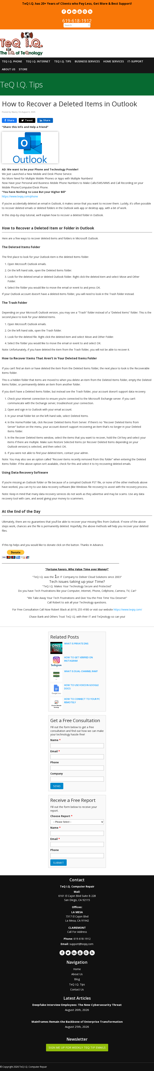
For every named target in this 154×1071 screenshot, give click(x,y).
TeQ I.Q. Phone (12, 61)
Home (77, 969)
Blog (77, 979)
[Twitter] (69, 11)
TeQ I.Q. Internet (38, 61)
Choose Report (61, 816)
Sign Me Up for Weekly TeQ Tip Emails (77, 1047)
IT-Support (135, 61)
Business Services (87, 61)
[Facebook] (63, 11)
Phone (54, 762)
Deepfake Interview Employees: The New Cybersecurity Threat (77, 1005)
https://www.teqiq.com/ (128, 609)
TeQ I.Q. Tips (62, 61)
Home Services (113, 61)
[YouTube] (79, 11)
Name (55, 740)
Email (55, 751)
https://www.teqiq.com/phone (20, 196)
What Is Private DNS (76, 643)
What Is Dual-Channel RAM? (81, 671)
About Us (8, 69)
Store (23, 69)
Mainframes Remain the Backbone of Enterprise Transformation (77, 1021)
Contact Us (77, 989)
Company (56, 773)
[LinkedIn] (74, 11)
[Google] (85, 11)
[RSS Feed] (90, 11)
